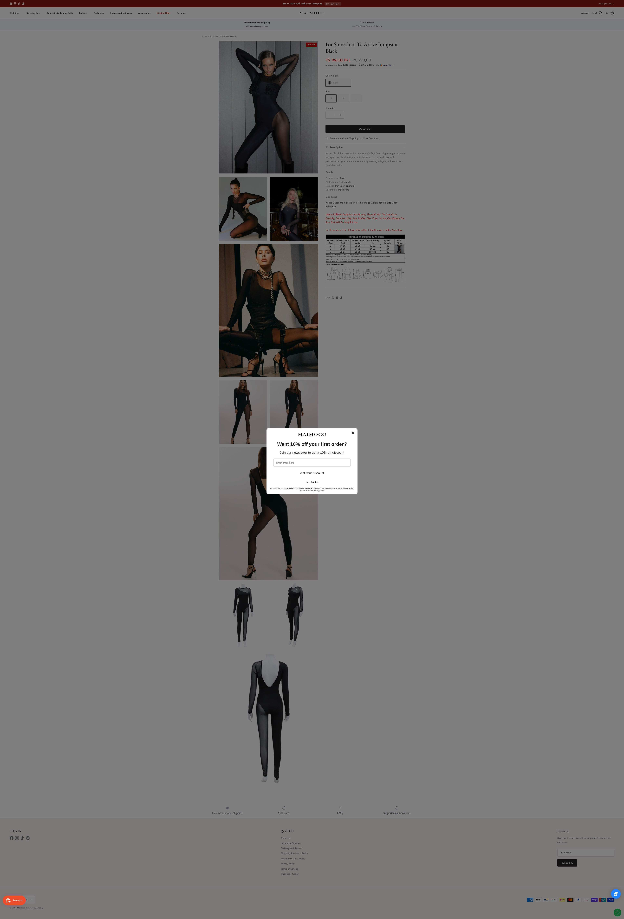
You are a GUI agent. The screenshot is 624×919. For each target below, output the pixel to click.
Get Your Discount (312, 473)
